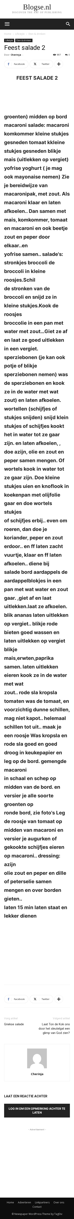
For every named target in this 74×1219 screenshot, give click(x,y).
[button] (68, 24)
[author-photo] (37, 1068)
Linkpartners (42, 1202)
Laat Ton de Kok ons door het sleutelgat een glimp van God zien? (54, 1028)
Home (7, 34)
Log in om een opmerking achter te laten (37, 1110)
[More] (58, 64)
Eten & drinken (37, 34)
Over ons (58, 1202)
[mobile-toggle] (7, 24)
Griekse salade (14, 1024)
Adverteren (24, 1202)
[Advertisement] (37, 951)
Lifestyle (20, 34)
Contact (37, 1207)
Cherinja (16, 54)
